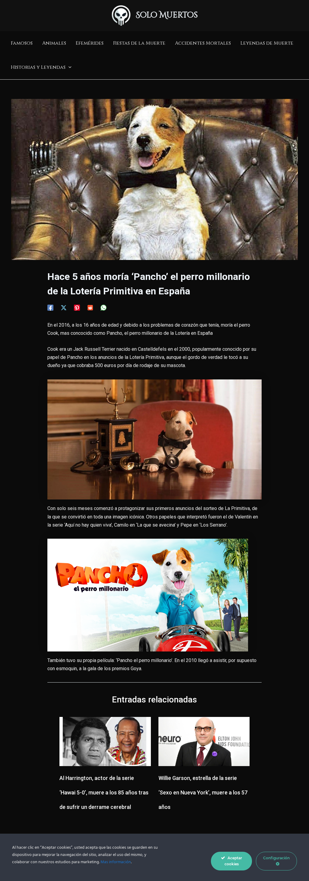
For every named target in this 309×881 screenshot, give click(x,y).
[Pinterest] (77, 307)
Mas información (115, 862)
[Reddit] (90, 307)
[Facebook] (50, 307)
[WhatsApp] (103, 307)
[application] (68, 67)
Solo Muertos (167, 15)
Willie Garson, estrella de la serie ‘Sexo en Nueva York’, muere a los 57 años (202, 792)
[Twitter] (64, 307)
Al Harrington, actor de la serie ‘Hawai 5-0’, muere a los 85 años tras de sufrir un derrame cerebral (103, 792)
